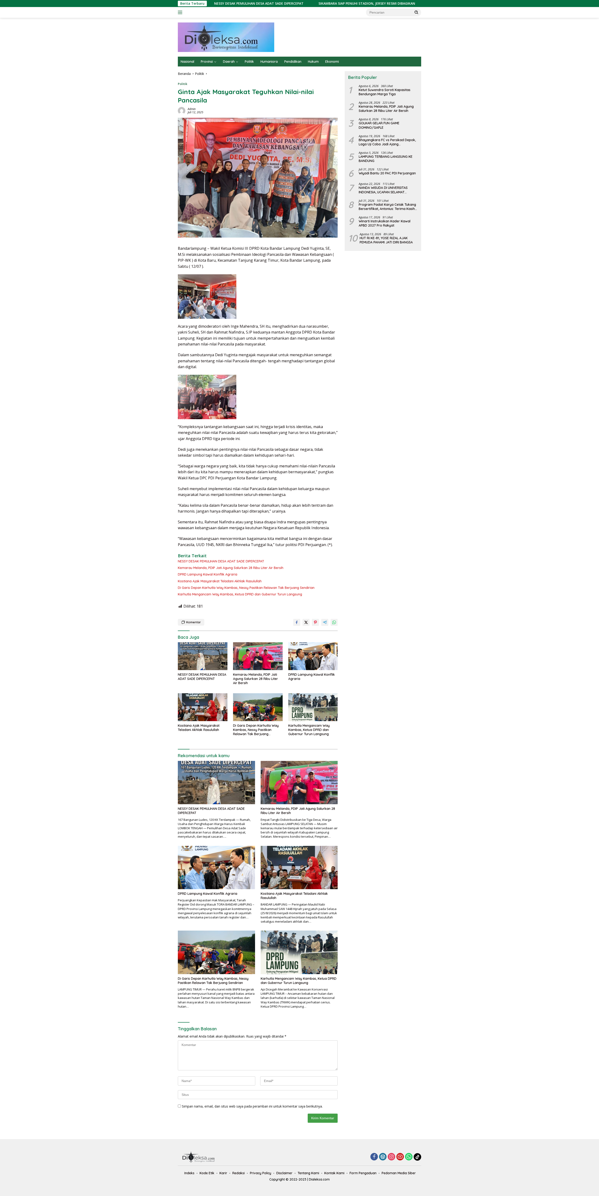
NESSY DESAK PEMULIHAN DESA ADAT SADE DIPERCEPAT (221, 561)
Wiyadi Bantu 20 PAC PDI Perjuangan (387, 173)
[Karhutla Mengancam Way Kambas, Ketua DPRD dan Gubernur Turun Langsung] (313, 707)
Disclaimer (284, 1173)
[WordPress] (383, 1157)
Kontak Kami (334, 1173)
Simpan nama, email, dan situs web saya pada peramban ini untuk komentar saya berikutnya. (252, 1106)
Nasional (187, 61)
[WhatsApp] (409, 1157)
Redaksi (238, 1173)
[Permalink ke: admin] (181, 110)
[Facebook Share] (296, 622)
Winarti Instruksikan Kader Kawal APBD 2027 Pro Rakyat (384, 223)
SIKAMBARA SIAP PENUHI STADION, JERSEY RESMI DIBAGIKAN (298, 3)
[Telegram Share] (324, 622)
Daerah (229, 61)
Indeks (189, 1173)
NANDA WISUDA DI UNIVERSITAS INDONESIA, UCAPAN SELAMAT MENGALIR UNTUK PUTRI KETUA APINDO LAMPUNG (383, 190)
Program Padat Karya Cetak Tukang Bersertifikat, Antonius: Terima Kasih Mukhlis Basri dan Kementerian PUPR (387, 206)
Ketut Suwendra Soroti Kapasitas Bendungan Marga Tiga (384, 92)
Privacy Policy (260, 1173)
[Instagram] (391, 1157)
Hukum (313, 61)
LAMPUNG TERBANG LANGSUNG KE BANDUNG (386, 158)
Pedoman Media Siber (399, 1173)
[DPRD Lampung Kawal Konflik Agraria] (313, 656)
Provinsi (207, 61)
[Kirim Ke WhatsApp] (334, 622)
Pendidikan (292, 61)
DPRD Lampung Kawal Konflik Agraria (207, 574)
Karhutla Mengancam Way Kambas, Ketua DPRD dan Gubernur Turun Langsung (240, 594)
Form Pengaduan (363, 1173)
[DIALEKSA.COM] (226, 37)
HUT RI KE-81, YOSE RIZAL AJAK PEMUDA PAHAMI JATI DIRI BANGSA (386, 240)
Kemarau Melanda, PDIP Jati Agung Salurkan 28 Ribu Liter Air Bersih (417, 3)
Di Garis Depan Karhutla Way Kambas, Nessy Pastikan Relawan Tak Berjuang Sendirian (246, 588)
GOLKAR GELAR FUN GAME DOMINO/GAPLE (379, 125)
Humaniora (269, 61)
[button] (416, 12)
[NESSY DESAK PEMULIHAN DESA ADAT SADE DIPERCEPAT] (202, 656)
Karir (223, 1173)
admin (192, 109)
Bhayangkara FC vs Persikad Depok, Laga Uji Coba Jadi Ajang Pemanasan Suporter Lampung (387, 142)
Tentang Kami (308, 1173)
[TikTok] (417, 1157)
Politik (249, 61)
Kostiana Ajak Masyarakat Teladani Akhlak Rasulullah (220, 581)
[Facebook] (374, 1157)
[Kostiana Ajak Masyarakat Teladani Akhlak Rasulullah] (202, 707)
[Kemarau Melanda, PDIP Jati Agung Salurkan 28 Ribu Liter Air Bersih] (258, 656)
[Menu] (181, 12)
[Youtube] (400, 1157)
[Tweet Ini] (306, 622)
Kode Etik (207, 1173)
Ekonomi (332, 61)
